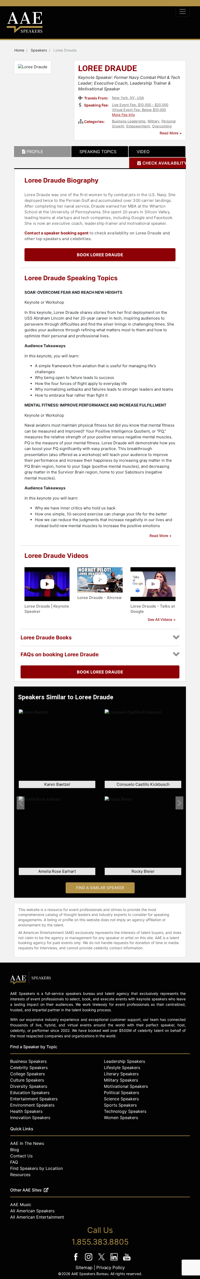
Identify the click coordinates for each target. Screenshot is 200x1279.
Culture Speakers (27, 1080)
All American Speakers (32, 1210)
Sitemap (84, 1267)
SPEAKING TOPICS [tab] (97, 151)
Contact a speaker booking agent (56, 232)
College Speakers (27, 1073)
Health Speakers (26, 1111)
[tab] (42, 151)
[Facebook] (76, 1260)
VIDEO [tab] (143, 151)
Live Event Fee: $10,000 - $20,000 (140, 105)
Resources (20, 1174)
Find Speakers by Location (36, 1168)
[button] (20, 803)
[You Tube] (127, 1260)
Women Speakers (121, 1117)
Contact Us (21, 1155)
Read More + (171, 133)
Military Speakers (121, 1080)
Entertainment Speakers (34, 1098)
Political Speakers (121, 1092)
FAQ (14, 1162)
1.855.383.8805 (100, 1241)
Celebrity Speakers (29, 1067)
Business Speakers (28, 1061)
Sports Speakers (120, 1105)
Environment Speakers (32, 1105)
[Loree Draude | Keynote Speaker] (47, 583)
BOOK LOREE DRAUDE (100, 254)
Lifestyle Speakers (122, 1067)
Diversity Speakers (28, 1086)
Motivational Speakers (126, 1086)
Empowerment (138, 126)
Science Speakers (121, 1098)
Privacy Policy (110, 1267)
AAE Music (20, 1204)
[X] (102, 1260)
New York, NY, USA (128, 98)
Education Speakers (29, 1092)
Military (153, 121)
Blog (14, 1149)
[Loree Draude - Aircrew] (99, 579)
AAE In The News (27, 1143)
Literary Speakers (121, 1073)
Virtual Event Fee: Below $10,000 (139, 110)
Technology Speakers (125, 1111)
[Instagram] (89, 1260)
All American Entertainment (37, 1217)
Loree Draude (107, 68)
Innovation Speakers (30, 1117)
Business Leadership (129, 121)
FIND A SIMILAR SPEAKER (100, 887)
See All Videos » (162, 619)
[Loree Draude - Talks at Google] (153, 583)
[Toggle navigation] (182, 11)
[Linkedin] (114, 1260)
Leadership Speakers (124, 1061)
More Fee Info (123, 115)
